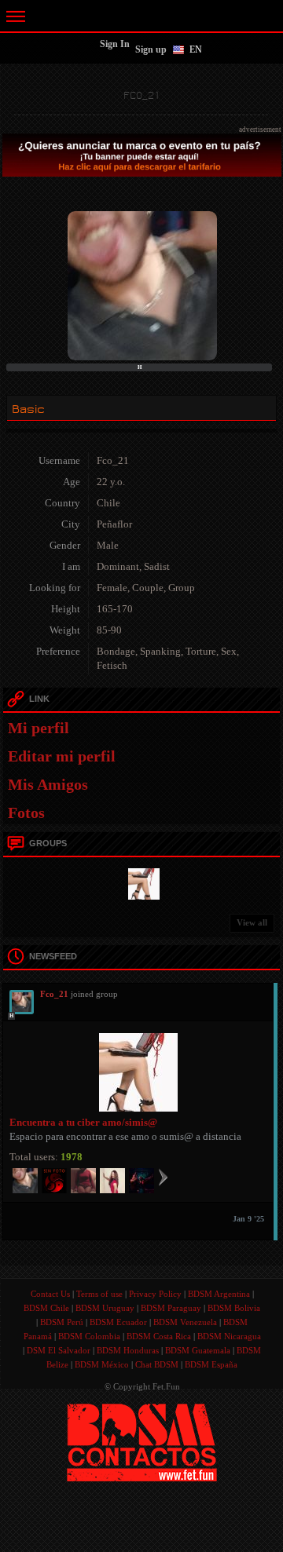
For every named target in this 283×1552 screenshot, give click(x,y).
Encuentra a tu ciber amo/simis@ (83, 1122)
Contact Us (50, 1293)
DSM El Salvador (58, 1350)
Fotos (26, 812)
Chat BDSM (156, 1364)
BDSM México (102, 1364)
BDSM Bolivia (234, 1308)
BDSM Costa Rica (159, 1336)
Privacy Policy (155, 1293)
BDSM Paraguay (171, 1308)
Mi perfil (38, 727)
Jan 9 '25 (248, 1218)
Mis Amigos (48, 784)
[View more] (163, 1176)
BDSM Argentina (219, 1293)
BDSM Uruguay (104, 1308)
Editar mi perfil (62, 756)
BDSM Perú (61, 1322)
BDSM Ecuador (118, 1322)
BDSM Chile (46, 1308)
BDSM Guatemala (197, 1350)
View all (252, 922)
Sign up (151, 49)
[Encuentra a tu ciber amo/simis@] (141, 882)
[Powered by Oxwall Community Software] (142, 1442)
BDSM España (211, 1364)
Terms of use (99, 1293)
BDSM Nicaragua (229, 1336)
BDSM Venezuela (185, 1322)
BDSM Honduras (128, 1350)
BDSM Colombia (89, 1336)
